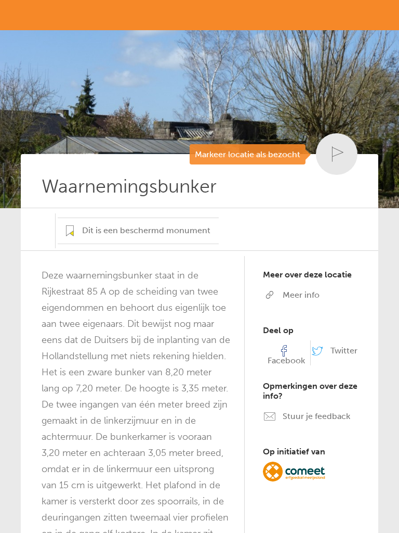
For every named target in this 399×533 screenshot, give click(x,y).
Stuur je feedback (315, 416)
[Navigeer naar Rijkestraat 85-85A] (45, 220)
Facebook (286, 360)
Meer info (300, 295)
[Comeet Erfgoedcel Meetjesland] (294, 471)
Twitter (342, 351)
